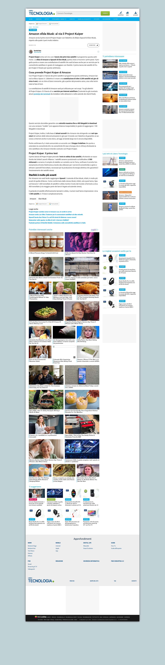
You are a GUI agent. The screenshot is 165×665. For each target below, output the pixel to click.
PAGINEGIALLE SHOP (71, 617)
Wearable (86, 546)
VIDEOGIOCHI (51, 499)
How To (113, 546)
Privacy (52, 619)
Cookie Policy (58, 619)
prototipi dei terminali (42, 94)
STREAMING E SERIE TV (59, 19)
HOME (30, 27)
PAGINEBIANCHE (87, 617)
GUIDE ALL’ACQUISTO (125, 192)
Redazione (59, 561)
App (57, 551)
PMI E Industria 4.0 (117, 561)
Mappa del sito (94, 581)
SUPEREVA (127, 617)
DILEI (101, 617)
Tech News (31, 551)
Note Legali (47, 619)
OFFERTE (96, 19)
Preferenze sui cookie (68, 619)
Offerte (30, 556)
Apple (57, 548)
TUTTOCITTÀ (95, 617)
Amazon (33, 199)
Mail (127, 15)
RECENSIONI (106, 19)
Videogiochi (31, 569)
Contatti (134, 581)
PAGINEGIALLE (61, 617)
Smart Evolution (88, 548)
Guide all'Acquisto (116, 548)
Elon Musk (42, 199)
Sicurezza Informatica (91, 561)
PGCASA (79, 617)
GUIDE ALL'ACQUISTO (84, 19)
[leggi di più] (98, 52)
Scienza (30, 553)
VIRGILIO (54, 617)
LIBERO (49, 617)
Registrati (121, 15)
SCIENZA (122, 169)
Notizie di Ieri (31, 548)
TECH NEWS (35, 27)
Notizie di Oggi (32, 546)
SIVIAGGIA (106, 617)
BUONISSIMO (120, 617)
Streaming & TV (32, 566)
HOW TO (72, 19)
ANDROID (38, 19)
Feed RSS (72, 581)
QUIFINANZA (112, 617)
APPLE (47, 19)
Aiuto (75, 619)
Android (58, 546)
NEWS (30, 19)
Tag (115, 581)
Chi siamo (40, 619)
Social (29, 564)
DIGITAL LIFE (33, 499)
